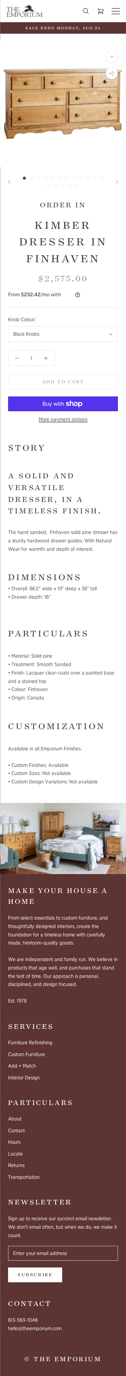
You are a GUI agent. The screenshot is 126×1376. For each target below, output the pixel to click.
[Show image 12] (101, 178)
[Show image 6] (59, 178)
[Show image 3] (38, 178)
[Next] (117, 181)
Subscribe (35, 1275)
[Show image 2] (31, 178)
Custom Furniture (26, 1054)
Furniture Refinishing (30, 1043)
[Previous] (9, 181)
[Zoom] (112, 56)
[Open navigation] (116, 11)
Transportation (24, 1177)
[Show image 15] (63, 186)
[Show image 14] (55, 186)
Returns (16, 1165)
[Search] (85, 10)
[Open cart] (100, 11)
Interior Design (24, 1078)
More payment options (63, 419)
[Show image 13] (48, 186)
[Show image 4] (45, 178)
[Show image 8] (73, 178)
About (15, 1119)
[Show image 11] (94, 178)
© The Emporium (62, 1359)
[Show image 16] (70, 186)
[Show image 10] (87, 178)
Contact (16, 1131)
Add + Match (22, 1066)
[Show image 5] (52, 178)
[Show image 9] (80, 178)
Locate (15, 1154)
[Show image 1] (24, 178)
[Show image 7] (66, 178)
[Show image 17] (77, 186)
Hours (14, 1142)
